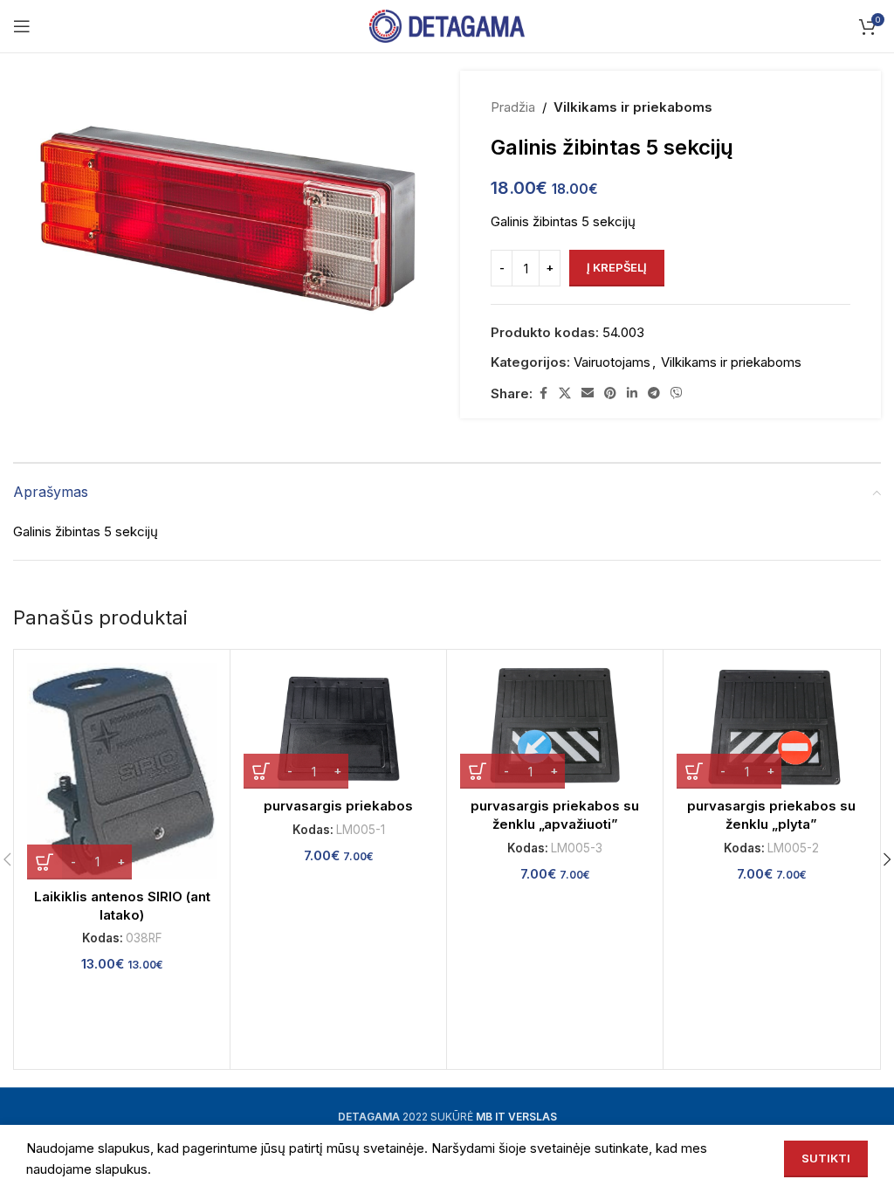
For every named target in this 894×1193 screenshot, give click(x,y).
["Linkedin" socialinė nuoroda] (632, 393)
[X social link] (565, 393)
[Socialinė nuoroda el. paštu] (587, 393)
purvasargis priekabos (338, 805)
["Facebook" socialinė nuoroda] (543, 393)
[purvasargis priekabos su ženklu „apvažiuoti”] (555, 726)
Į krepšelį (617, 267)
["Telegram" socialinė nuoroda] (654, 393)
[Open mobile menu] (21, 26)
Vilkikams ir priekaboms (633, 107)
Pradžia (513, 107)
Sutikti (825, 1158)
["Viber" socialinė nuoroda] (676, 393)
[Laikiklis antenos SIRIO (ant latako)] (122, 771)
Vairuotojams (612, 362)
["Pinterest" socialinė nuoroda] (610, 393)
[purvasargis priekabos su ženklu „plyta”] (771, 726)
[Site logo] (447, 25)
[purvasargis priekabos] (338, 726)
